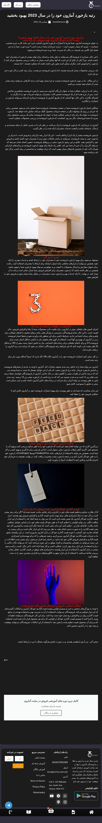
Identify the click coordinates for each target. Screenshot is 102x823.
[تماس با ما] (10, 812)
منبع (6, 659)
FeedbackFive (42, 453)
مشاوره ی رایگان (51, 713)
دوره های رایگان (28, 817)
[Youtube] (51, 796)
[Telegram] (58, 796)
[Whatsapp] (65, 796)
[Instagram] (65, 802)
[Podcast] (58, 802)
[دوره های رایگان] (29, 812)
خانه (91, 814)
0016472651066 (60, 762)
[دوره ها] (73, 812)
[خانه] (92, 812)
